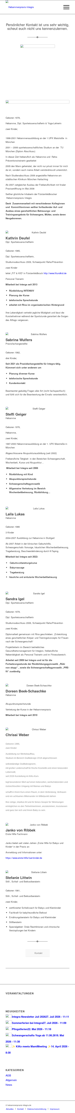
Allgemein (11, 1080)
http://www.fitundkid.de (55, 273)
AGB (8, 1075)
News (9, 1084)
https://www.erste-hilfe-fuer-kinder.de (24, 857)
